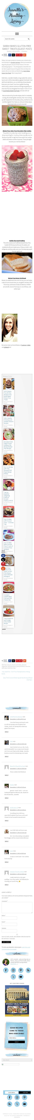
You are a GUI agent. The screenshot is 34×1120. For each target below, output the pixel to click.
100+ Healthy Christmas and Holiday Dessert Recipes (8, 420)
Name (4, 915)
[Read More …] (14, 964)
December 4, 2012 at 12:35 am (18, 832)
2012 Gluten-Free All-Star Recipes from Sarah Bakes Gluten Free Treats (8, 395)
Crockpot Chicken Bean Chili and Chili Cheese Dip (8, 597)
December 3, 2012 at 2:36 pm (18, 810)
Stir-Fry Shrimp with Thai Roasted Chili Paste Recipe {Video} (8, 470)
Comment (5, 901)
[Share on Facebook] (9, 55)
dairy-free (9, 664)
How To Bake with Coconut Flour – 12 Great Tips (9, 521)
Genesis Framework (17, 1115)
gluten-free (24, 664)
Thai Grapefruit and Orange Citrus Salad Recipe (8, 621)
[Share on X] (13, 55)
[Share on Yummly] (24, 55)
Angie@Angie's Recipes (16, 716)
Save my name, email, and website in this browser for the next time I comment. (16, 937)
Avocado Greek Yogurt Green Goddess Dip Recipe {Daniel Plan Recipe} (8, 445)
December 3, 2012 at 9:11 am (18, 719)
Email (3, 922)
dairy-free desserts (12, 666)
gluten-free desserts (20, 666)
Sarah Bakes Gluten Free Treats (11, 91)
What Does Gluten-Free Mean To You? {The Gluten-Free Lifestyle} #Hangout (8, 572)
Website (4, 928)
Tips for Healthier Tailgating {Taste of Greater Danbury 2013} (8, 496)
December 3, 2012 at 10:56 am (18, 768)
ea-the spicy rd (14, 807)
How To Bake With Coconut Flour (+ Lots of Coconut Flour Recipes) (8, 546)
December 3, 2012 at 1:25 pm (18, 787)
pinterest (6, 347)
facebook (24, 345)
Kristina (12, 785)
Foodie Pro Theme (18, 1113)
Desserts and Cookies (16, 664)
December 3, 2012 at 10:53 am (18, 744)
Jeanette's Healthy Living (17, 16)
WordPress (17, 1117)
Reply (6, 731)
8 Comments (24, 51)
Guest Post (27, 666)
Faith (11, 741)
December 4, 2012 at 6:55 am (18, 853)
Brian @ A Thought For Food (17, 766)
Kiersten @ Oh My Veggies (17, 871)
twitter (28, 345)
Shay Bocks (27, 1113)
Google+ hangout (15, 62)
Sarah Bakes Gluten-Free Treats (9, 668)
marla (11, 851)
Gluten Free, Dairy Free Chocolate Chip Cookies (17, 131)
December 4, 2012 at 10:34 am (18, 874)
